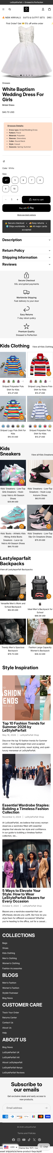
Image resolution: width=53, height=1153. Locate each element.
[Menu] (3, 9)
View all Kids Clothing (42, 346)
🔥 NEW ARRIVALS (11, 17)
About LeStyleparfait (12, 1062)
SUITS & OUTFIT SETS (34, 17)
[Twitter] (34, 1139)
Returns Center (9, 1017)
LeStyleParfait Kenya (12, 1067)
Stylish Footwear (10, 993)
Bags (4, 943)
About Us (6, 1027)
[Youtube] (24, 1139)
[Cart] (49, 9)
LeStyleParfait (30, 1127)
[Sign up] (46, 1108)
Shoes (5, 948)
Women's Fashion (10, 988)
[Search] (9, 9)
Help (4, 1033)
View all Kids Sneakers (42, 454)
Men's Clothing (9, 958)
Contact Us (7, 1022)
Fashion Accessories (12, 968)
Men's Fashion (9, 983)
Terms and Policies (26, 1133)
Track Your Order (10, 1012)
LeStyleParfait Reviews (13, 1072)
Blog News (7, 998)
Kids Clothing (8, 953)
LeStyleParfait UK (10, 1052)
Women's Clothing (11, 963)
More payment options (26, 215)
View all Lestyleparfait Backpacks (16, 569)
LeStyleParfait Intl (10, 1057)
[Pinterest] (39, 1139)
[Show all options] (23, 381)
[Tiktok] (29, 1139)
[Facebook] (13, 1139)
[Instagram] (18, 1139)
